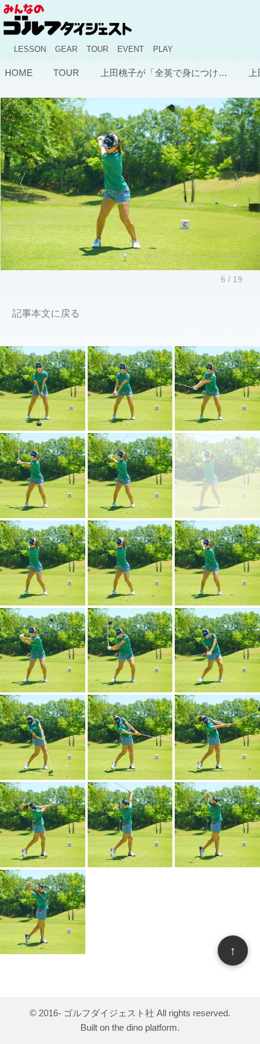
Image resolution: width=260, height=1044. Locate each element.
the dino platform (144, 1027)
